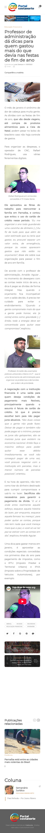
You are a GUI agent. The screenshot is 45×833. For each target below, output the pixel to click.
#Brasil (9, 624)
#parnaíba (31, 626)
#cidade (19, 624)
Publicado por (14, 64)
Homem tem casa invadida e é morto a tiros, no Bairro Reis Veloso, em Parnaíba (20, 662)
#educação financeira (14, 626)
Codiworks (29, 825)
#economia (31, 624)
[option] (22, 747)
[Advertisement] (22, 691)
